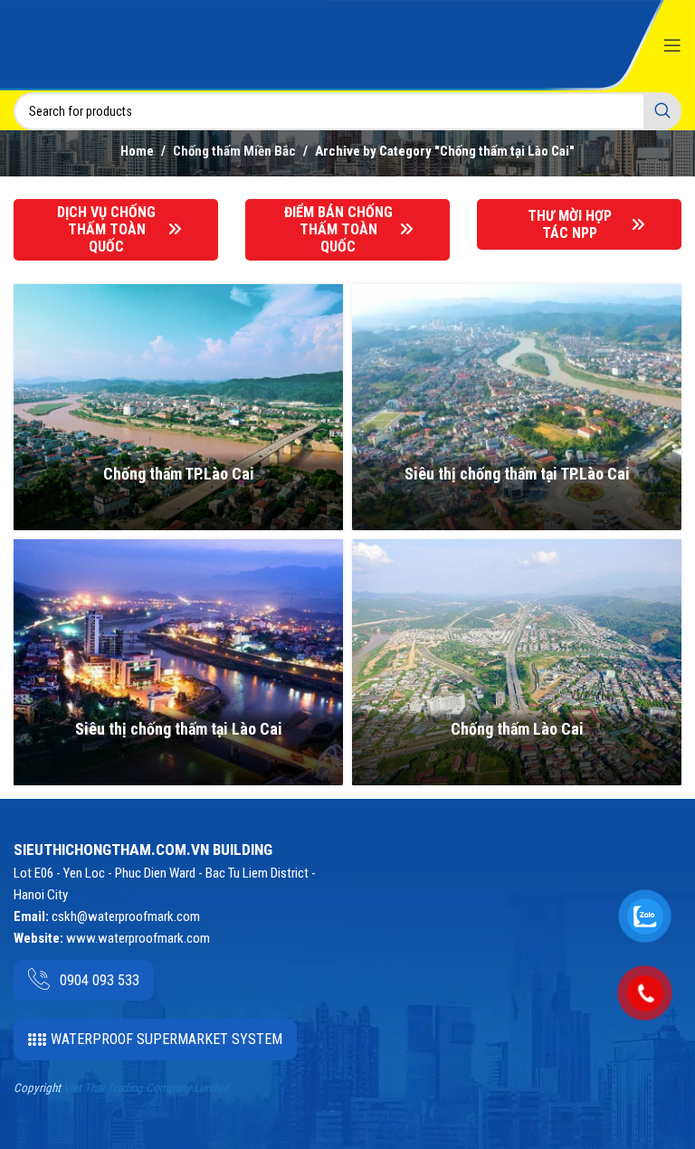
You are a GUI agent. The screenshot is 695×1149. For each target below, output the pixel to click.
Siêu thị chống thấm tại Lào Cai (178, 728)
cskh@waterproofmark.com (126, 916)
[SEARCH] (662, 111)
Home (137, 151)
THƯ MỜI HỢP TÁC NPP (570, 224)
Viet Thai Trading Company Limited (146, 1088)
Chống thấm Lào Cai (517, 728)
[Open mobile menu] (672, 45)
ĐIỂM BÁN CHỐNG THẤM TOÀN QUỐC (338, 229)
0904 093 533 (99, 980)
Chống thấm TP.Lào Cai (178, 473)
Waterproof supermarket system (166, 1039)
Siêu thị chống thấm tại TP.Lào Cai (517, 473)
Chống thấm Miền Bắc (234, 151)
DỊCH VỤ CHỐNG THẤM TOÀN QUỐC (106, 229)
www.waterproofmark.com (138, 938)
